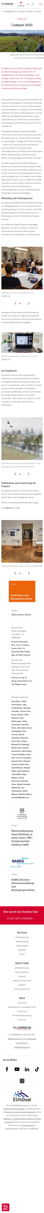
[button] (20, 303)
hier (18, 508)
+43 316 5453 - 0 (22, 1043)
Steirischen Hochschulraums (14, 1109)
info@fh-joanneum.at (22, 1047)
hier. (36, 502)
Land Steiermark (27, 1125)
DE (28, 4)
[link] (22, 937)
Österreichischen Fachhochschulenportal (20, 1112)
